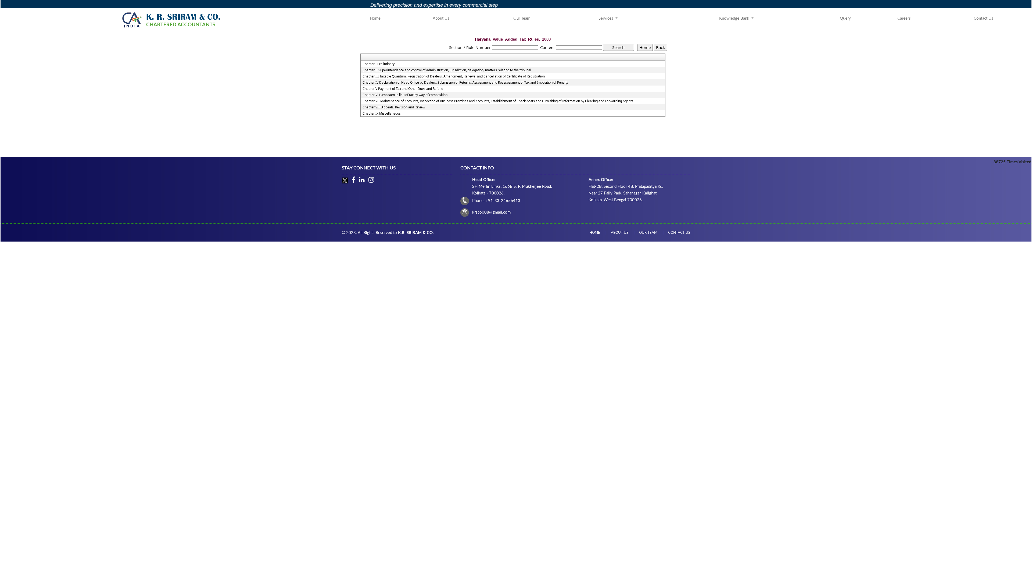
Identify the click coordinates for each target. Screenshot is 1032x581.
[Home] (172, 20)
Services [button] (606, 18)
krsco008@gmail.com (491, 212)
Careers (904, 18)
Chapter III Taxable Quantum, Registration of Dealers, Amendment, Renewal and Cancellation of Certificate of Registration (454, 76)
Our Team (521, 18)
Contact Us (983, 18)
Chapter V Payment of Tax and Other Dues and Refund (403, 89)
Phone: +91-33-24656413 (496, 201)
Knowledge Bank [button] (734, 18)
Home (375, 18)
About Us (441, 18)
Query (845, 18)
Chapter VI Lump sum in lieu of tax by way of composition (405, 95)
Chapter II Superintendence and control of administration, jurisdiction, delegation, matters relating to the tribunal (447, 70)
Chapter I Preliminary (379, 64)
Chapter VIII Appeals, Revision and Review (394, 107)
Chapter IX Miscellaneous (382, 113)
